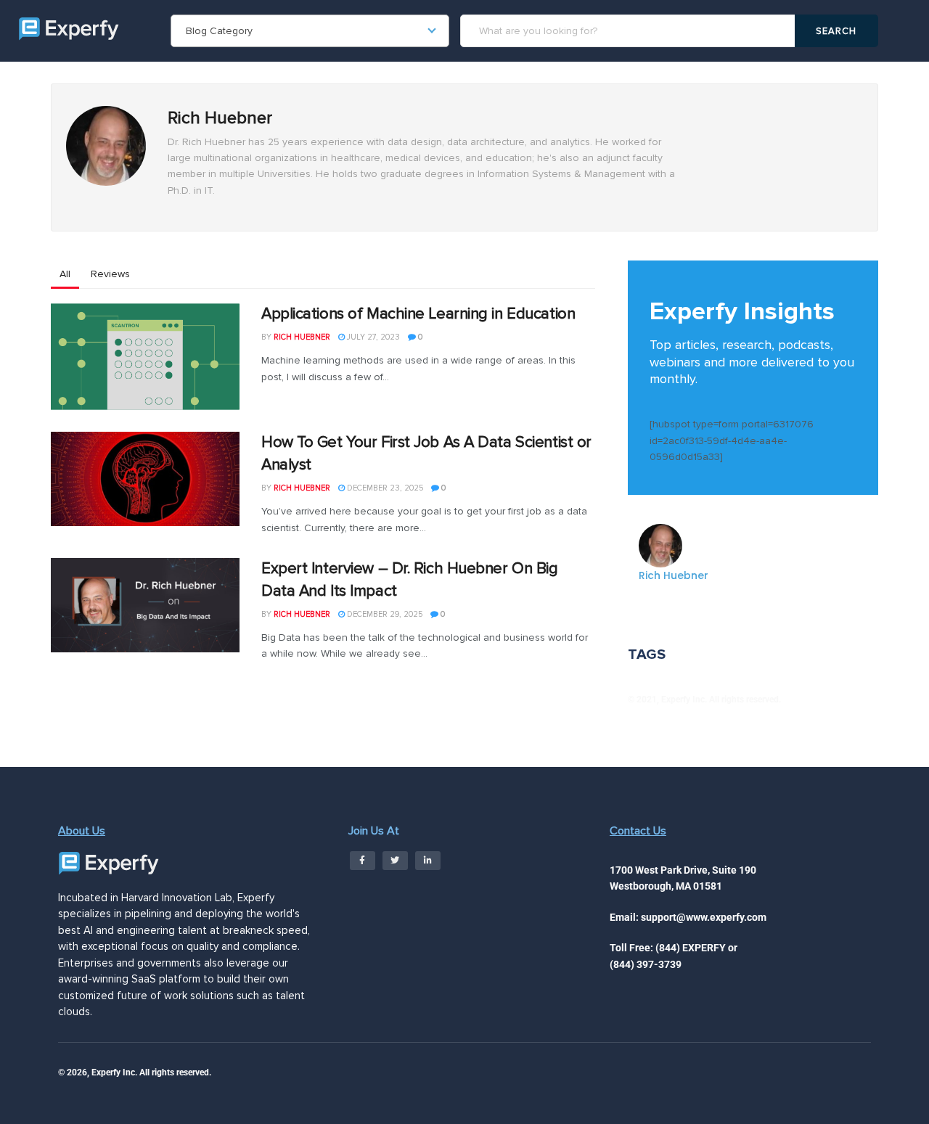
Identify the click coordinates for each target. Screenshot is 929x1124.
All (65, 274)
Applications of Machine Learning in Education (418, 314)
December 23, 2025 (384, 488)
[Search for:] (629, 31)
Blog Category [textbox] (219, 31)
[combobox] (310, 31)
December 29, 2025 (383, 614)
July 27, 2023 (372, 337)
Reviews (110, 274)
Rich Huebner (302, 337)
